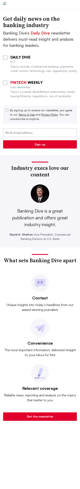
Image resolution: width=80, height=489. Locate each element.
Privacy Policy (49, 114)
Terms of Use (26, 114)
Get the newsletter (40, 416)
